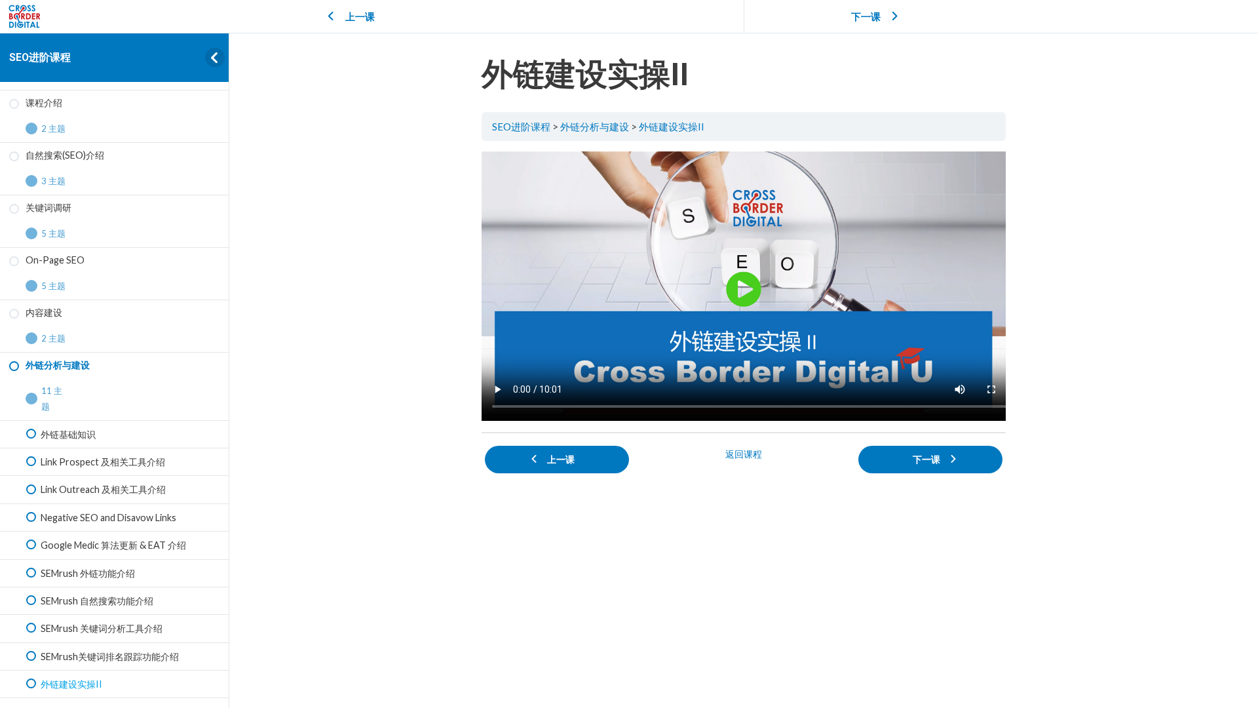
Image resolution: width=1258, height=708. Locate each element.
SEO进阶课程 (40, 57)
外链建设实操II (671, 126)
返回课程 (743, 454)
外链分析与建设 (594, 126)
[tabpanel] (744, 286)
